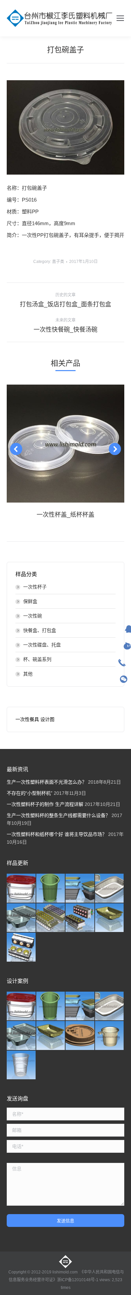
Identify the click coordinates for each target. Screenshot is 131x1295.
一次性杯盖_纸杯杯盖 (65, 514)
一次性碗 (32, 616)
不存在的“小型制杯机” (29, 793)
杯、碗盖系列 (37, 659)
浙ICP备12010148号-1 (77, 1279)
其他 (28, 673)
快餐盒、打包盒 (39, 630)
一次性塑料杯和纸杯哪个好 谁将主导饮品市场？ (57, 834)
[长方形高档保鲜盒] (21, 888)
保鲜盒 (30, 601)
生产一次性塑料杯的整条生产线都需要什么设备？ (58, 815)
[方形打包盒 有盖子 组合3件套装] (80, 888)
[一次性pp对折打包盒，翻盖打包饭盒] (21, 918)
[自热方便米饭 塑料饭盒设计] (110, 888)
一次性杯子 (35, 587)
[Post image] (65, 444)
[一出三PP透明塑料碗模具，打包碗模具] (21, 947)
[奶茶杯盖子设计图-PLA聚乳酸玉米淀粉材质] (80, 1036)
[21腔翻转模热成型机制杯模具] (51, 918)
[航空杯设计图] (21, 1065)
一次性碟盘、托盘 (42, 645)
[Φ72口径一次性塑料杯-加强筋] (51, 888)
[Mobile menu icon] (120, 18)
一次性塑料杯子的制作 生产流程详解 (45, 804)
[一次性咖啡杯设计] (110, 1036)
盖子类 (58, 261)
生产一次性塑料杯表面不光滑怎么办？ (47, 782)
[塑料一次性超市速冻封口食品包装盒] (110, 918)
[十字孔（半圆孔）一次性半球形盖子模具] (80, 918)
